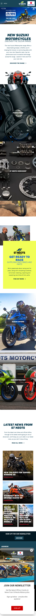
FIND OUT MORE (18, 279)
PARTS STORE (18, 113)
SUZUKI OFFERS (18, 322)
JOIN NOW (19, 538)
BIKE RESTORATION (18, 380)
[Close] (31, 550)
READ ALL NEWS (17, 443)
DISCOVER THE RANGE (17, 63)
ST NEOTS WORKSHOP (18, 171)
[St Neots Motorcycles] (27, 3)
